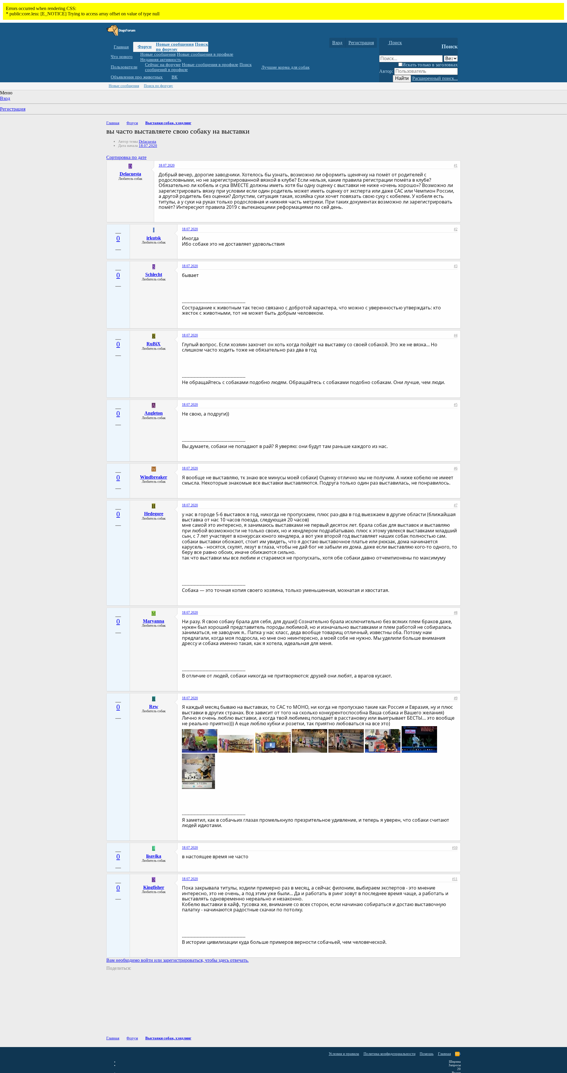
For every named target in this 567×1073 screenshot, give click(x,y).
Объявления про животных (137, 77)
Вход (5, 98)
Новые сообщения (175, 44)
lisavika (153, 856)
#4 (455, 335)
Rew (153, 706)
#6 (455, 468)
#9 (455, 698)
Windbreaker (153, 477)
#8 (455, 613)
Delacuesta (147, 141)
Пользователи (124, 67)
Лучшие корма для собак (285, 67)
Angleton (153, 413)
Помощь (427, 1053)
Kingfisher (153, 887)
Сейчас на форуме (163, 64)
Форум (144, 46)
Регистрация (12, 108)
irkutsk (153, 237)
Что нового (122, 56)
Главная (121, 47)
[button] (137, 57)
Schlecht (153, 274)
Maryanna (153, 621)
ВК (174, 77)
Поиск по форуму (158, 85)
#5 (455, 405)
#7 (455, 505)
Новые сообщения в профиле (205, 54)
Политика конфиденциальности (390, 1053)
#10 (454, 848)
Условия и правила (344, 1053)
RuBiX (153, 343)
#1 (455, 165)
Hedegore (153, 513)
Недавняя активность (160, 59)
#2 (455, 229)
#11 (454, 879)
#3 (455, 266)
